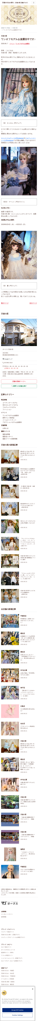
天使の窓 (15, 28)
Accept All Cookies (17, 1010)
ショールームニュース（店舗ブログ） (12, 958)
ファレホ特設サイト (7, 955)
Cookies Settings (17, 1015)
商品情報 (4, 400)
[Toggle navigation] (34, 2)
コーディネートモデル (10, 403)
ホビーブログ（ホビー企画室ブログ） (12, 961)
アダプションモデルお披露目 (12, 422)
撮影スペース (5, 431)
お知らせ (5, 428)
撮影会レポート (8, 436)
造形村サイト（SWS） (7, 952)
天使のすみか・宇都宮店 (8, 976)
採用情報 (3, 917)
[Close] (33, 989)
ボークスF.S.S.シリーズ (8, 950)
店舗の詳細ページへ (19, 381)
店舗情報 (4, 425)
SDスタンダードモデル (10, 405)
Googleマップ (8, 359)
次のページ (33, 303)
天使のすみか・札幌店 (7, 970)
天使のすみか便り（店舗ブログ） (10, 934)
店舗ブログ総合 (5, 28)
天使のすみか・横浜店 (7, 984)
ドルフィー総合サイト (7, 932)
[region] (17, 1003)
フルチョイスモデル (9, 407)
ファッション (7, 409)
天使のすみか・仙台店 (7, 973)
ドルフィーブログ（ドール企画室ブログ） (13, 937)
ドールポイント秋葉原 (7, 979)
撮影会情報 (6, 434)
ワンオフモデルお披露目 (22, 43)
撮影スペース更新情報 (10, 439)
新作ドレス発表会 (8, 418)
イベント (12, 43)
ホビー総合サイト (6, 947)
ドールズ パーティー (9, 420)
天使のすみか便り (15, 2)
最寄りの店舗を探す (20, 386)
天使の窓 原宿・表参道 (7, 981)
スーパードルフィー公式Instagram (12, 138)
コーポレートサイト (7, 914)
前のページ (4, 303)
